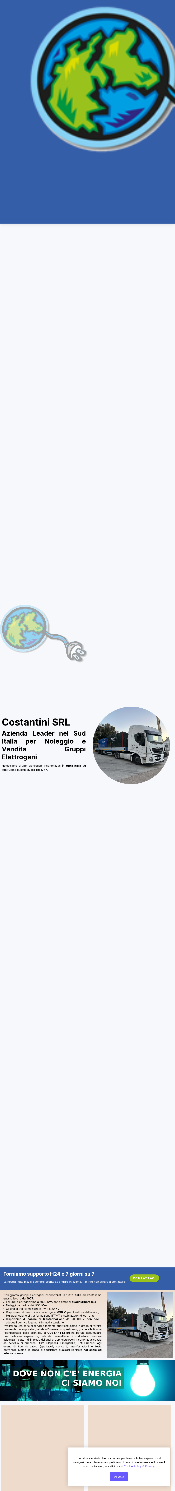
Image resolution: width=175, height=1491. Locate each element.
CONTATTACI (144, 1278)
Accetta (119, 1476)
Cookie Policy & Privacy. (139, 1466)
